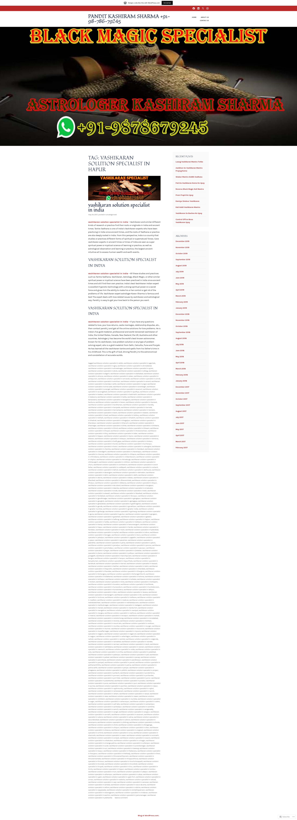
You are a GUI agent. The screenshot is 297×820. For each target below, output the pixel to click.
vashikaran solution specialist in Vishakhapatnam (126, 790)
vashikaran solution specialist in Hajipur (135, 519)
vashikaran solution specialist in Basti (102, 413)
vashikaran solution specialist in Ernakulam (136, 488)
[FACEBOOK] (193, 8)
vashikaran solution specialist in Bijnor (118, 436)
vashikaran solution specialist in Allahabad (126, 374)
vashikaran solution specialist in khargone (128, 571)
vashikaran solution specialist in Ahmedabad (134, 366)
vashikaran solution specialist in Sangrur (134, 712)
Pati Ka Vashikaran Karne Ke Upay (190, 183)
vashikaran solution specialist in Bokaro (137, 441)
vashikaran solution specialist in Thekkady (114, 754)
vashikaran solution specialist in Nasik (134, 644)
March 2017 (181, 441)
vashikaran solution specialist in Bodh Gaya (104, 441)
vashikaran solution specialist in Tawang (123, 748)
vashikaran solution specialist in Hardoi (118, 527)
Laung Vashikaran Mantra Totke (189, 162)
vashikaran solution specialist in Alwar (118, 376)
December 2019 (182, 241)
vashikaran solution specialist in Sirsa (118, 733)
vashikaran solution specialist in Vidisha (125, 787)
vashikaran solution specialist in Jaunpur (129, 548)
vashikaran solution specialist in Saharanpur (112, 701)
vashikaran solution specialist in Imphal (103, 532)
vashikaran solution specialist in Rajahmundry (105, 688)
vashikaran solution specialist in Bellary (124, 415)
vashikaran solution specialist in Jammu (136, 545)
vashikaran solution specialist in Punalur (129, 681)
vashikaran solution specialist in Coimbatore (110, 465)
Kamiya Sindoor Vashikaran (187, 201)
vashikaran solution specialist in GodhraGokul (123, 504)
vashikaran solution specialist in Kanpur (109, 558)
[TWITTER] (203, 8)
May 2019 (180, 284)
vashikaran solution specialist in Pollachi (103, 673)
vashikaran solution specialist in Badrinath (120, 394)
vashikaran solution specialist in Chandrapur (124, 452)
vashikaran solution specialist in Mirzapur (112, 616)
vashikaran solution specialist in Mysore (125, 631)
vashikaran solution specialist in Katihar (103, 566)
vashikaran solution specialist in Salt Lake (104, 704)
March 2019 (181, 296)
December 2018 (182, 314)
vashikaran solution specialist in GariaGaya (121, 501)
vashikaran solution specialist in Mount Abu (105, 623)
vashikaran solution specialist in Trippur (108, 769)
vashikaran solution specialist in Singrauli (127, 730)
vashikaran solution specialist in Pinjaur (143, 670)
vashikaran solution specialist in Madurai (112, 600)
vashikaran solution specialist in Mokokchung (105, 618)
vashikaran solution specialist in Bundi (103, 444)
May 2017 (180, 429)
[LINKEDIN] (198, 8)
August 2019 (181, 265)
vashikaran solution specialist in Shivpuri (103, 728)
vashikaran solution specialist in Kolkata (120, 579)
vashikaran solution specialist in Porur (135, 678)
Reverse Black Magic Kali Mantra (190, 189)
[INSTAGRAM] (207, 8)
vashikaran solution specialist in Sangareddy (136, 709)
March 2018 (181, 369)
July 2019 (180, 271)
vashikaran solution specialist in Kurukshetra (105, 590)
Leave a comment (121, 798)
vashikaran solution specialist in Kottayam (141, 582)
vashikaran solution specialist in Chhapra (120, 454)
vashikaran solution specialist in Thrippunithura (120, 759)
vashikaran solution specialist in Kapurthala (115, 561)
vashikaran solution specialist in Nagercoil (120, 634)
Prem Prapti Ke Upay (184, 195)
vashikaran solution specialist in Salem (145, 701)
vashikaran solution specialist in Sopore (135, 738)
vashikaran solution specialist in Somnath (142, 735)
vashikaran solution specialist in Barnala (136, 407)
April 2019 (180, 290)
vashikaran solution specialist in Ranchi (139, 691)
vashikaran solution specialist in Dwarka (103, 488)
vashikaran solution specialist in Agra (102, 366)
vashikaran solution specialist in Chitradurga (113, 460)
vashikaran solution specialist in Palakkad (140, 652)
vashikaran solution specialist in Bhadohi (119, 418)
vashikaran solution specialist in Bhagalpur (113, 420)
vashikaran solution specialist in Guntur (109, 514)
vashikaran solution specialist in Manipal (122, 610)
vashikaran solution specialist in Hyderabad (141, 530)
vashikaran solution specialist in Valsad (141, 780)
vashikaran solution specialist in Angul (132, 384)
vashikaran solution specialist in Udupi (127, 774)
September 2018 (183, 332)
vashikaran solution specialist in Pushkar (111, 686)
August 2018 (181, 338)
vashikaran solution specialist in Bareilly (138, 405)
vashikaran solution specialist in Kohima (128, 577)
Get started (167, 3)
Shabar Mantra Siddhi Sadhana (189, 177)
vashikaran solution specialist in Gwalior (136, 517)
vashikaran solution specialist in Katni (133, 566)
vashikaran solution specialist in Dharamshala (113, 480)
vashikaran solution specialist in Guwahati (104, 517)
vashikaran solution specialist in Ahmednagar (105, 368)
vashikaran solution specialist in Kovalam (104, 584)
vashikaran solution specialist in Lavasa (133, 592)
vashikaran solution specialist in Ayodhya (123, 392)
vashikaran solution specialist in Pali (135, 655)
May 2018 (180, 356)
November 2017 (182, 393)
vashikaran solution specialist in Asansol (126, 389)
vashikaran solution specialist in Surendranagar (127, 746)
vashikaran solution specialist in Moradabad (141, 618)
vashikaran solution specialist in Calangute (134, 446)
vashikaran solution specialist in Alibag (133, 371)
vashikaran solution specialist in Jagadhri (120, 537)
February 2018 (182, 375)
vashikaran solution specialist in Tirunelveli (121, 764)
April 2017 (180, 435)
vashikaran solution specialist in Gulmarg (121, 511)
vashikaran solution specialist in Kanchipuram (113, 556)
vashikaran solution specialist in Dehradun (129, 473)
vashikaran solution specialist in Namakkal (104, 642)
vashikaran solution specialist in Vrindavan (131, 793)
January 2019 (181, 308)
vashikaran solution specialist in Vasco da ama (128, 785)
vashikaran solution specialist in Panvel (119, 662)
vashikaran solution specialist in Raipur (143, 686)
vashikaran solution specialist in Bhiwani (133, 428)
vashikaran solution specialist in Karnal (111, 564)
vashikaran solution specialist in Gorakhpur (119, 506)
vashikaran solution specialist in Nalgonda (142, 639)
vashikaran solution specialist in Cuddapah (109, 467)
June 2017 (180, 423)
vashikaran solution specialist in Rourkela (121, 699)
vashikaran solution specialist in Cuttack (142, 467)
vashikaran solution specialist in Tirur (118, 767)
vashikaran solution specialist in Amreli (145, 379)
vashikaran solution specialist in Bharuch (113, 423)
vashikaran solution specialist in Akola (102, 371)
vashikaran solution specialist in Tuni (102, 772)
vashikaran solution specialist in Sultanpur (133, 743)
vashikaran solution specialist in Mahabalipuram (120, 603)
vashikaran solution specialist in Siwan (111, 735)
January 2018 (181, 381)
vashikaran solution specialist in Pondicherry (137, 673)
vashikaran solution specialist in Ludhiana (120, 597)
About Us (205, 17)
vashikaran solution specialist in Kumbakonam (141, 587)
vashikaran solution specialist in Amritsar (104, 381)
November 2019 (182, 247)
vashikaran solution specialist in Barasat (141, 402)
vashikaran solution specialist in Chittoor (114, 462)
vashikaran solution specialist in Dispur (142, 483)
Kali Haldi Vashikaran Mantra (188, 207)
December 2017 (182, 387)
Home (194, 17)
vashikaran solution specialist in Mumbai (103, 626)
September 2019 (183, 259)
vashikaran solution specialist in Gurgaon (141, 514)
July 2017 (179, 417)
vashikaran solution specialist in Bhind (103, 428)
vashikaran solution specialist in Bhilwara (143, 426)
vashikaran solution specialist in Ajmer (138, 368)
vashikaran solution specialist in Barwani (139, 410)
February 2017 (182, 447)
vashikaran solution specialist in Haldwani (126, 522)
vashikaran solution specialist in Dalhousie (135, 470)
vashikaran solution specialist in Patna (116, 665)
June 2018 (180, 350)
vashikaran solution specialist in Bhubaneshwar (128, 431)
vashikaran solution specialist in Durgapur (137, 485)
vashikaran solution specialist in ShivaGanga (135, 725)
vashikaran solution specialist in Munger (135, 626)
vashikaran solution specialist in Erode (102, 491)
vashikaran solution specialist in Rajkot (139, 688)
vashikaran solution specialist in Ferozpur (121, 496)
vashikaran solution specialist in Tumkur (140, 769)
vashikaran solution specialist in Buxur (103, 446)
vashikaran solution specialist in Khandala (129, 569)
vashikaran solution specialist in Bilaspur (110, 439)
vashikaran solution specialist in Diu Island (104, 485)
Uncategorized (111, 215)
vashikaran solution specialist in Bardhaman (105, 405)
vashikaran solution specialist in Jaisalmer (111, 540)
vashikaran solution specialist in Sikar (134, 728)
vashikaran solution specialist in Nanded (137, 642)
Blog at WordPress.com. (148, 815)
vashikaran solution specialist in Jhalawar (126, 551)
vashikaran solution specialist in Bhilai (111, 426)
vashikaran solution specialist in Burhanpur (135, 444)
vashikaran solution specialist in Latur (102, 592)
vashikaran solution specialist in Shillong (112, 722)
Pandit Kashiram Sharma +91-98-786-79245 (129, 19)
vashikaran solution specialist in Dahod (103, 470)
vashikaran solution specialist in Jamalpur (104, 545)
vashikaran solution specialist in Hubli (110, 530)
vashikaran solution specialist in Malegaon (125, 605)
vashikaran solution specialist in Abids (108, 363)
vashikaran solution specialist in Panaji (125, 657)
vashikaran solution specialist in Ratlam (103, 694)
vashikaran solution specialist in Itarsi (125, 535)
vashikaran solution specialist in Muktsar (138, 623)
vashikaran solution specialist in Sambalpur (105, 707)
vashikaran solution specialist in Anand (136, 381)
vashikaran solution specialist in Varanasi (133, 782)
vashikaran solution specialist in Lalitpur (138, 590)
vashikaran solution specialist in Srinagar (129, 741)
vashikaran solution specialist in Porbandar (137, 675)
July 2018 (180, 344)
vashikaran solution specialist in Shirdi (103, 725)
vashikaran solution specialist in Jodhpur (118, 553)
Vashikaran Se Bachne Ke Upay (189, 213)
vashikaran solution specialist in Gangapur (124, 498)
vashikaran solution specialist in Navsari (128, 647)
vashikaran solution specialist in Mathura (120, 613)
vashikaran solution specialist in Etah (132, 491)
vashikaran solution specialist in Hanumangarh (121, 524)
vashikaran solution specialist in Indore (134, 532)
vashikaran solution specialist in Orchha (107, 652)
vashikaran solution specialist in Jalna (110, 543)
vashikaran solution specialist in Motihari (135, 621)
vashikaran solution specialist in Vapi (102, 782)
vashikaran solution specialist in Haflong (103, 519)
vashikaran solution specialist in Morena (103, 621)
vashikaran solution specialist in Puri (123, 683)
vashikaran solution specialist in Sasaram (127, 715)
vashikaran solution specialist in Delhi (123, 475)
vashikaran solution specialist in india (119, 207)
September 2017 (183, 405)
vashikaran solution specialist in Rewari (123, 696)
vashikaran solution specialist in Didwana (110, 483)
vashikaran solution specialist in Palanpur (104, 655)
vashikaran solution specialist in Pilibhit (112, 670)
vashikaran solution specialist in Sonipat (103, 738)
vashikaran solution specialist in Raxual (134, 694)
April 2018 (180, 362)
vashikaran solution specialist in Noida (120, 649)
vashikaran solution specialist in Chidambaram (118, 457)
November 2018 (182, 320)
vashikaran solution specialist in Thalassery (120, 751)
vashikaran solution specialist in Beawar (133, 413)
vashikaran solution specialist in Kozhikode (136, 584)
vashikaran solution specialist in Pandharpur (124, 660)
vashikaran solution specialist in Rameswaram (105, 691)
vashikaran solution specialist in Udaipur (132, 772)
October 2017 (181, 399)
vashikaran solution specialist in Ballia (112, 397)
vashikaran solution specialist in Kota (110, 582)
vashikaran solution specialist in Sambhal (138, 707)
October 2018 (182, 326)
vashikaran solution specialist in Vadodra (109, 780)
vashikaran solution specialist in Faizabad (126, 493)
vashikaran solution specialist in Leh (128, 595)
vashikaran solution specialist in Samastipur (137, 704)
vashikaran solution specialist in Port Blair (104, 678)
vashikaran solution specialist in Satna (118, 717)
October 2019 (181, 253)
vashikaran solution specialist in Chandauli (127, 449)
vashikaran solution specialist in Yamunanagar (129, 795)
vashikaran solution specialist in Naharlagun (113, 636)
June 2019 (180, 278)
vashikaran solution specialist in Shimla (144, 722)
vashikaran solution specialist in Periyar (113, 668)
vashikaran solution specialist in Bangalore (113, 400)
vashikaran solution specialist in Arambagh (129, 387)
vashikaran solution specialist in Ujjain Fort (119, 777)
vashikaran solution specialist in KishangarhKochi (126, 574)
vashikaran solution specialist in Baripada (104, 407)
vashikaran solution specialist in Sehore (115, 720)
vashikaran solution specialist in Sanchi (103, 709)
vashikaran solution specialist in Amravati (114, 379)
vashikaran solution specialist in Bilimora (142, 439)
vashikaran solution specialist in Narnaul (103, 644)
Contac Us (204, 21)
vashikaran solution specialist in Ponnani (104, 675)
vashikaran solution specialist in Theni (145, 754)
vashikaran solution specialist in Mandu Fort (120, 608)
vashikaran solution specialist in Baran (110, 402)
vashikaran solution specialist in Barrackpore (105, 410)
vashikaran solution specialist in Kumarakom (105, 587)
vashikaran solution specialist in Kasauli (142, 564)
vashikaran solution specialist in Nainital (109, 639)
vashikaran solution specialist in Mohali (144, 616)
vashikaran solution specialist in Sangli (103, 712)
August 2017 (181, 411)
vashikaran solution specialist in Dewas (118, 478)
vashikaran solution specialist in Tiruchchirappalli (124, 761)
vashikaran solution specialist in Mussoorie (127, 629)
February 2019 (182, 302)
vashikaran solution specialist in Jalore (140, 543)
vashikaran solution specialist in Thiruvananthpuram (108, 756)
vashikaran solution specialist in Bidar (122, 433)
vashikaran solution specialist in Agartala (139, 363)
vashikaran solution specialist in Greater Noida (120, 509)
